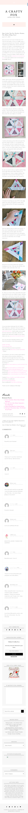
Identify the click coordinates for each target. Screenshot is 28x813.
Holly (11, 552)
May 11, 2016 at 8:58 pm (16, 608)
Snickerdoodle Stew (7, 346)
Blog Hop (10, 413)
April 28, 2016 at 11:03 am (16, 536)
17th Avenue (13, 809)
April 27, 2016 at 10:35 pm (16, 469)
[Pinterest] (12, 629)
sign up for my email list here (17, 336)
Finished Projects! (7, 415)
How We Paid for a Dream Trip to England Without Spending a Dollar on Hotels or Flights (14, 729)
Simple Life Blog (6, 344)
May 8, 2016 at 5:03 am (16, 568)
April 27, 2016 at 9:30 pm (16, 436)
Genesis (18, 811)
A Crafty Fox (14, 13)
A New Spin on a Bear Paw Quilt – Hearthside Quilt (14, 725)
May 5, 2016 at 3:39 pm (16, 553)
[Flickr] (18, 629)
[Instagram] (15, 629)
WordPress (11, 811)
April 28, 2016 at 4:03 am (16, 484)
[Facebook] (7, 629)
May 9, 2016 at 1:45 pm (16, 585)
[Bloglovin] (21, 629)
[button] (14, 2)
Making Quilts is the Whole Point (14, 722)
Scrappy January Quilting (14, 733)
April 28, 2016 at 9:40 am (16, 520)
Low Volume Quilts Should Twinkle (14, 732)
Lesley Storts (13, 567)
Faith (11, 435)
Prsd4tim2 (12, 607)
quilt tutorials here (7, 331)
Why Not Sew (14, 349)
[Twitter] (10, 629)
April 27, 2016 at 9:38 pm (16, 451)
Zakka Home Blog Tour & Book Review (14, 406)
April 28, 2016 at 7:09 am (16, 505)
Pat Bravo (12, 503)
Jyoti (11, 467)
